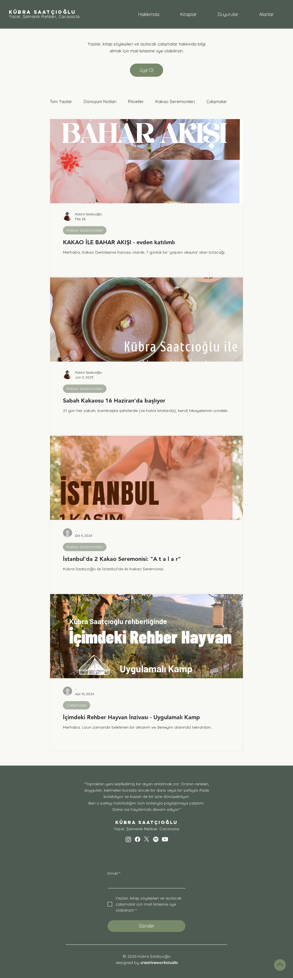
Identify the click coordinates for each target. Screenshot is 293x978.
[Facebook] (137, 839)
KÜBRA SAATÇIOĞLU (42, 12)
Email (114, 873)
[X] (146, 839)
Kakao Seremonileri (175, 101)
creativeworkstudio (159, 962)
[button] (266, 14)
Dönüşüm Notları (100, 101)
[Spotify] (155, 839)
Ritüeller (136, 101)
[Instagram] (128, 839)
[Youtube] (165, 839)
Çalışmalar (216, 101)
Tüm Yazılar (61, 101)
